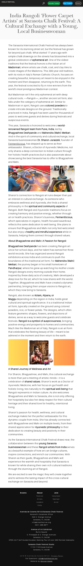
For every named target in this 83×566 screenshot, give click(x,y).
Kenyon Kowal (47, 561)
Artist (56, 502)
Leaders (39, 502)
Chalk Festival (8, 2)
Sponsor (56, 499)
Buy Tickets (68, 3)
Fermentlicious (16, 143)
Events (23, 493)
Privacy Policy (57, 556)
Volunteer (56, 496)
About (40, 493)
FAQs (40, 505)
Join (56, 493)
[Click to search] (44, 3)
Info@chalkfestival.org (47, 558)
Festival (39, 496)
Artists (39, 499)
